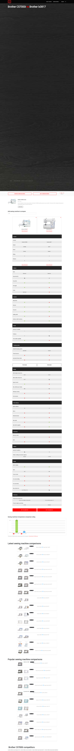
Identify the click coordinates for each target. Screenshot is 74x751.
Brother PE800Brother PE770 (42, 634)
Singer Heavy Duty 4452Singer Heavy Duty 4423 (42, 584)
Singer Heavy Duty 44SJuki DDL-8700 (40, 692)
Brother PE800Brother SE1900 (42, 628)
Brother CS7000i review (22, 199)
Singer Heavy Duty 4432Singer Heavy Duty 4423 (42, 576)
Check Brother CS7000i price (33, 536)
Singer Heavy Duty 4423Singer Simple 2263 (43, 685)
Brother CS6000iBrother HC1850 (43, 562)
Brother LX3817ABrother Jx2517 (43, 706)
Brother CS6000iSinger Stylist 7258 (42, 547)
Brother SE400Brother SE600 (42, 597)
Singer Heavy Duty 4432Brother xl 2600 (40, 663)
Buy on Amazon (24, 509)
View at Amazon (24, 231)
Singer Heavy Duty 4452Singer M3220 (43, 670)
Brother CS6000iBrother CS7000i (42, 554)
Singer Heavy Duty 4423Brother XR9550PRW (43, 736)
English (62, 1)
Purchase (24, 364)
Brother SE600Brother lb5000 (42, 613)
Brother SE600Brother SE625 (42, 606)
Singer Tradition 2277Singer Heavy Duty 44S (43, 729)
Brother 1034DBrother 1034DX (43, 643)
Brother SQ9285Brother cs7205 (43, 714)
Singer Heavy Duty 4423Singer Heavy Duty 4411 (42, 569)
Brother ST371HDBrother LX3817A (42, 700)
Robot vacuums (48, 1)
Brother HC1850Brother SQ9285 (43, 722)
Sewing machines (55, 1)
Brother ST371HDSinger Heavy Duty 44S (42, 650)
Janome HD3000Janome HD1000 (42, 621)
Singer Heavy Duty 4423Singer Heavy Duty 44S (42, 591)
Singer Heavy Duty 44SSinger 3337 (42, 677)
